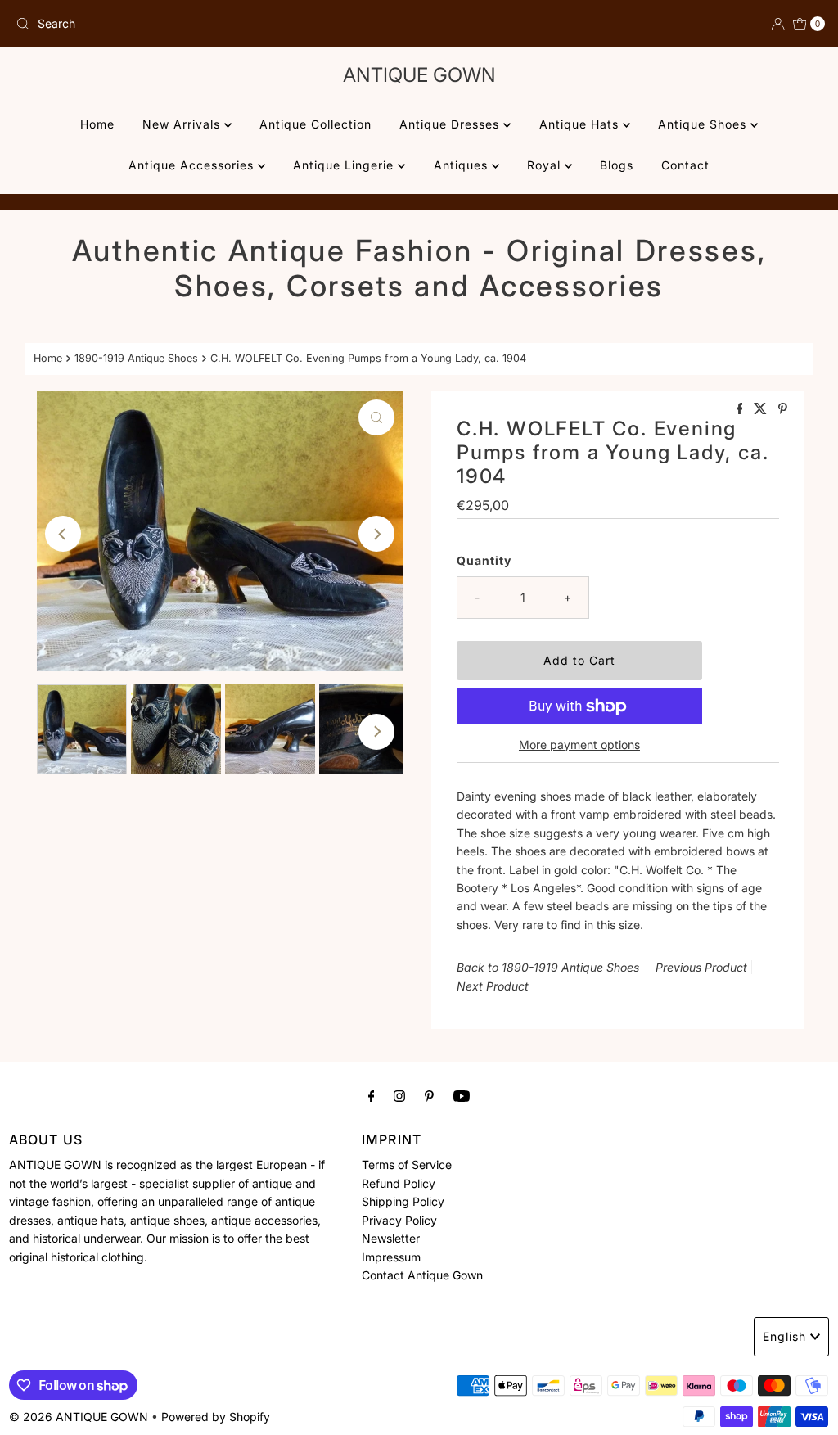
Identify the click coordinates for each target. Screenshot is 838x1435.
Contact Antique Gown (422, 1275)
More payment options (579, 744)
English (784, 1336)
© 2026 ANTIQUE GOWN (78, 1417)
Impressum (391, 1257)
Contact (685, 165)
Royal (546, 165)
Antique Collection (315, 124)
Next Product (493, 986)
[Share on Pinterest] (782, 409)
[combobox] (210, 23)
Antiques (463, 165)
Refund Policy (398, 1183)
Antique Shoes (704, 124)
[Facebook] (371, 1095)
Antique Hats (581, 124)
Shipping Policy (403, 1201)
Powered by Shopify (215, 1417)
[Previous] (63, 534)
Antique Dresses (451, 124)
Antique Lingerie (345, 165)
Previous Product (701, 967)
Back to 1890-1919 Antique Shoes (548, 967)
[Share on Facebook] (741, 409)
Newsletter (391, 1238)
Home (97, 124)
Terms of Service (407, 1164)
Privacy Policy (399, 1220)
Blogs (616, 165)
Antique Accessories (193, 165)
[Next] (376, 534)
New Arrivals (183, 124)
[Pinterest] (429, 1095)
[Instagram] (399, 1095)
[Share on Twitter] (762, 409)
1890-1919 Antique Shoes (136, 358)
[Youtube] (461, 1095)
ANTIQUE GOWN (419, 75)
